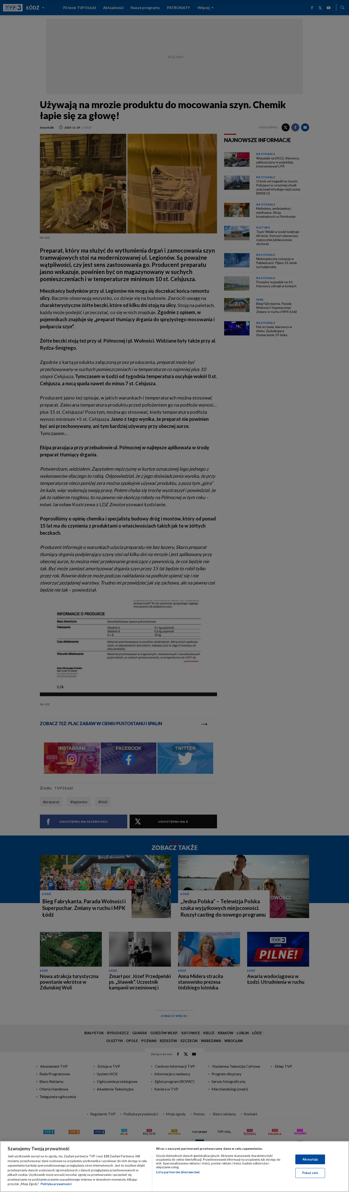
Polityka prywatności (56, 1184)
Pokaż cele (310, 1173)
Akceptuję (310, 1159)
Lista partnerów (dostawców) (177, 1172)
